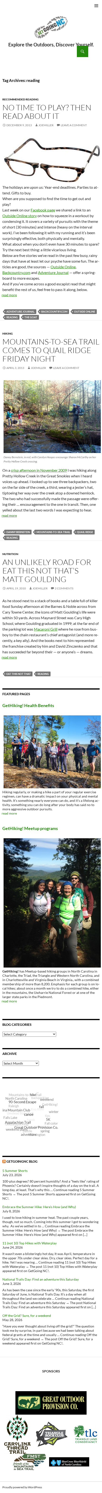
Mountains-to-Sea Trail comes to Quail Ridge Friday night (50, 350)
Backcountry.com (16, 272)
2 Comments (64, 588)
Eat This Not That (18, 673)
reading (12, 317)
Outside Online (63, 267)
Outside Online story (19, 215)
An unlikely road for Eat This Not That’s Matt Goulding (46, 570)
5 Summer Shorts (15, 1171)
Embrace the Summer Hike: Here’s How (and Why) (39, 1207)
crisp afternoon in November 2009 (39, 470)
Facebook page (43, 210)
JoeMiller (46, 125)
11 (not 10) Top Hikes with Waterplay (29, 1243)
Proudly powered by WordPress (22, 1487)
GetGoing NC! (51, 30)
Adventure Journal (53, 272)
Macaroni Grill (45, 629)
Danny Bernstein (18, 532)
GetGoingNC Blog (21, 1161)
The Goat (30, 317)
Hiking (7, 333)
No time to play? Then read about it (46, 112)
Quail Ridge (85, 532)
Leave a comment (74, 125)
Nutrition (10, 554)
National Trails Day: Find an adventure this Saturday (40, 1279)
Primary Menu (96, 5)
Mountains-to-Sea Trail (53, 532)
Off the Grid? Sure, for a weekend (26, 1316)
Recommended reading (20, 99)
